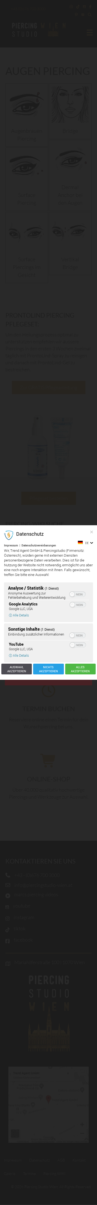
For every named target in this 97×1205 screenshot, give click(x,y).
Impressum (11, 545)
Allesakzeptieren (80, 669)
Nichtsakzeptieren (48, 669)
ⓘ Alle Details (19, 615)
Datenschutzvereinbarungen (39, 545)
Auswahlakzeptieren (16, 669)
